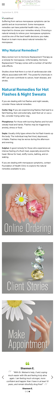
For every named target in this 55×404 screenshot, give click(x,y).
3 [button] (29, 391)
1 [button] (25, 391)
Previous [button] (3, 377)
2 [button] (27, 391)
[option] (27, 375)
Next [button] (52, 377)
